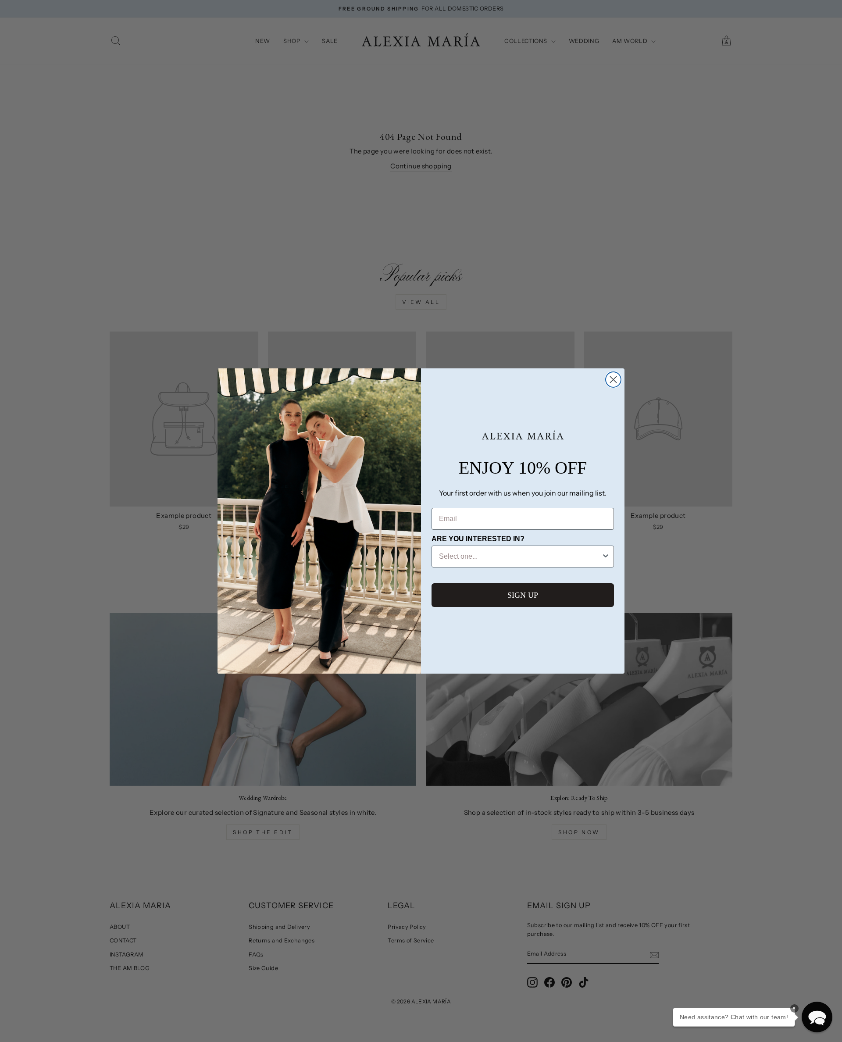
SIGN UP (522, 595)
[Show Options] (605, 556)
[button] (817, 1017)
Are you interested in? (478, 538)
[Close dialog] (613, 379)
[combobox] (520, 556)
